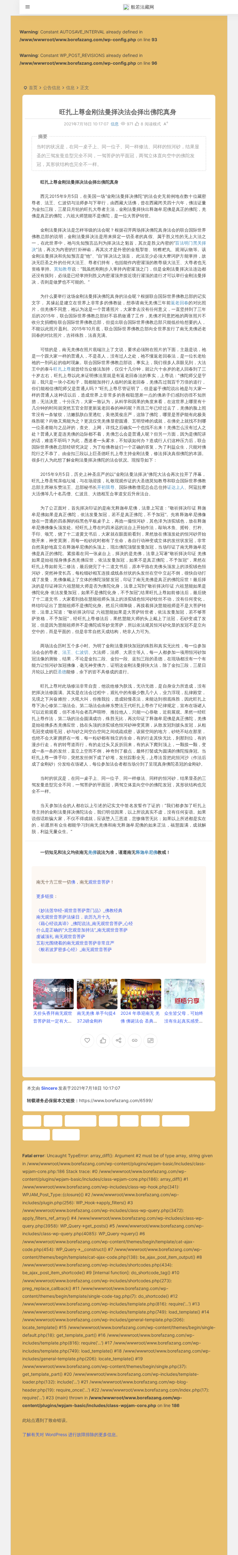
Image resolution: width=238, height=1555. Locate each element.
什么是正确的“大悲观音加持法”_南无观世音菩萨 (82, 929)
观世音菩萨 (99, 881)
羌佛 (92, 852)
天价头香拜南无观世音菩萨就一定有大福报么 (52, 1020)
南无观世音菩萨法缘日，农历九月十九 (73, 916)
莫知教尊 (63, 268)
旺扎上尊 (62, 368)
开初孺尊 (105, 487)
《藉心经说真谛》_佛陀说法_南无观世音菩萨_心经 (84, 923)
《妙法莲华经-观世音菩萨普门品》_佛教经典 (79, 910)
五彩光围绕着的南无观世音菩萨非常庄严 (75, 942)
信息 (70, 87)
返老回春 (179, 302)
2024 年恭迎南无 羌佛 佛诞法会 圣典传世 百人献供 (140, 1020)
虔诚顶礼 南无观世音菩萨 (60, 936)
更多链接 (45, 896)
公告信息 (51, 87)
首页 (33, 87)
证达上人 (175, 487)
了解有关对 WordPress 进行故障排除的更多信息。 (71, 1434)
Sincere (49, 1088)
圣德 (62, 671)
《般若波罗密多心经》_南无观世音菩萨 (74, 949)
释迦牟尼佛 (146, 852)
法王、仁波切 (75, 652)
